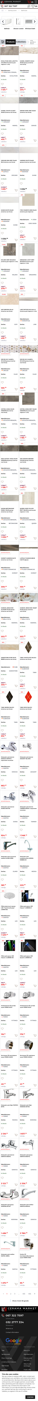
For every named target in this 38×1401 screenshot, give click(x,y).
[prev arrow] (3, 1294)
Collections (21, 42)
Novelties (4, 1369)
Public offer (27, 1369)
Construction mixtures (9, 1362)
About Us (27, 1350)
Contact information (12, 1332)
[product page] (28, 150)
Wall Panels (5, 1366)
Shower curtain (19, 28)
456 (29, 1294)
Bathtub (7, 28)
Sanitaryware (6, 1354)
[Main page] (19, 1309)
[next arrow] (34, 1294)
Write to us (9, 1328)
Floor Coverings (7, 1358)
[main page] (11, 2)
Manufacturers (28, 1354)
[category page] (7, 21)
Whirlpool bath (30, 28)
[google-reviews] (14, 1342)
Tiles (3, 1350)
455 (23, 1294)
